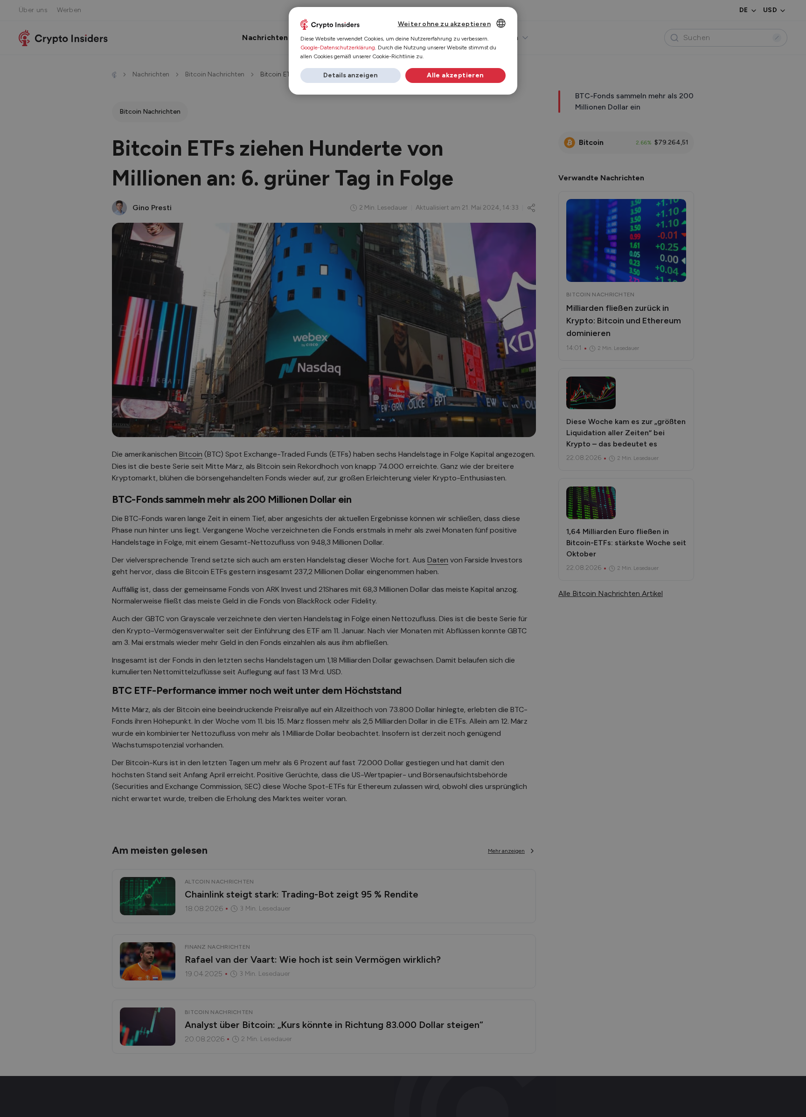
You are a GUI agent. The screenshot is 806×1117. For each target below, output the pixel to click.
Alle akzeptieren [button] (455, 75)
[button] (350, 75)
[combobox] (501, 23)
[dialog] (403, 51)
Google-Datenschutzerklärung (337, 47)
